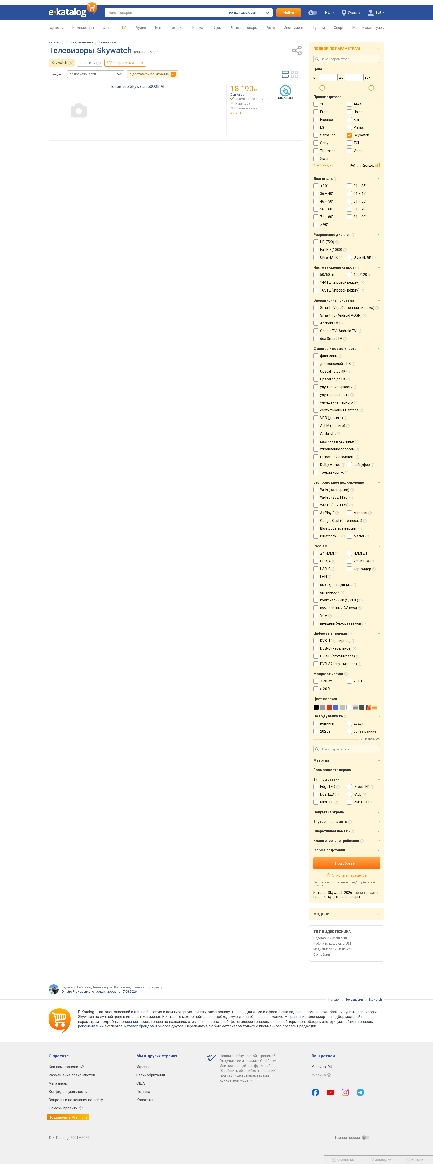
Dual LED (327, 794)
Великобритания (150, 1075)
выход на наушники (336, 585)
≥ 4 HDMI (327, 553)
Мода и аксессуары (368, 28)
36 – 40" (326, 194)
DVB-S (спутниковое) (337, 656)
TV (124, 28)
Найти (288, 13)
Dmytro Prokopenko (76, 991)
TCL (357, 143)
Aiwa (358, 104)
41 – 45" (360, 194)
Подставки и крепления (330, 938)
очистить (87, 63)
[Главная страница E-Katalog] (73, 12)
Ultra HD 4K (329, 257)
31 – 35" (360, 186)
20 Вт (358, 681)
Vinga (358, 151)
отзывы (194, 1021)
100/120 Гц (363, 275)
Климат (198, 28)
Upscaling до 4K (332, 371)
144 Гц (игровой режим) (340, 282)
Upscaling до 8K (332, 379)
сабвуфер (362, 465)
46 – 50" (326, 201)
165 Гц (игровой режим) (340, 290)
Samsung (328, 135)
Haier (358, 112)
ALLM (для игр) (332, 426)
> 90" (324, 225)
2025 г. (325, 731)
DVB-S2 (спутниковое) (338, 664)
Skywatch (59, 63)
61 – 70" (360, 209)
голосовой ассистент (337, 457)
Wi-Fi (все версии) (334, 490)
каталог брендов (139, 1026)
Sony (324, 143)
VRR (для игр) (331, 418)
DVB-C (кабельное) (336, 648)
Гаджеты (56, 28)
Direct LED (362, 787)
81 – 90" (360, 217)
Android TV (329, 323)
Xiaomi (325, 159)
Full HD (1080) (331, 250)
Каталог (54, 42)
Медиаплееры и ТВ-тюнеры (333, 949)
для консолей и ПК (335, 364)
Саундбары (321, 954)
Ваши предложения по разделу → (140, 987)
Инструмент (294, 28)
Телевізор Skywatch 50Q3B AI (137, 86)
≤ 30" (324, 186)
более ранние (365, 731)
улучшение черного (336, 402)
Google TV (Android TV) (339, 331)
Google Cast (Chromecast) (341, 521)
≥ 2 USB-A (361, 561)
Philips (359, 127)
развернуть (372, 739)
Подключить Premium (68, 1117)
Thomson (328, 151)
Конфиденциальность (68, 1091)
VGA (323, 616)
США (140, 1083)
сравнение (297, 1016)
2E (322, 104)
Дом (218, 28)
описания (130, 1021)
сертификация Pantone (339, 410)
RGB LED (360, 802)
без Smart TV (331, 339)
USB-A (325, 561)
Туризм (319, 28)
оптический (330, 592)
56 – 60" (326, 209)
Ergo (324, 112)
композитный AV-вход (338, 608)
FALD (358, 794)
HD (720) (327, 242)
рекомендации (91, 1026)
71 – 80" (326, 217)
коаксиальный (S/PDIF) (339, 600)
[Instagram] (345, 1092)
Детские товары (244, 28)
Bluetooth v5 (330, 536)
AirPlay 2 (327, 513)
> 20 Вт (326, 689)
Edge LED (327, 787)
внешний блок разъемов (340, 623)
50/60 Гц (327, 275)
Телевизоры (107, 42)
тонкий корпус (332, 472)
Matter (359, 536)
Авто (271, 28)
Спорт (339, 28)
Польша (143, 1091)
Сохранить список (128, 63)
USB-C (325, 569)
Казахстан (145, 1100)
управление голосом (337, 449)
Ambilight (328, 433)
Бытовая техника (169, 28)
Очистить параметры (349, 875)
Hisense (326, 120)
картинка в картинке (337, 441)
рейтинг (350, 1021)
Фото (107, 28)
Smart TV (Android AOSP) (341, 315)
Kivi (356, 120)
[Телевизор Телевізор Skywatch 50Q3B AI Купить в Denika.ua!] (285, 92)
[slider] (322, 88)
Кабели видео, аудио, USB (332, 943)
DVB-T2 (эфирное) (335, 641)
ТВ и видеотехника (79, 42)
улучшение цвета (334, 395)
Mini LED (327, 802)
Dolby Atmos (330, 465)
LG (322, 127)
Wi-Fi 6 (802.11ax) (334, 505)
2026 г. (359, 723)
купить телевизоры (344, 897)
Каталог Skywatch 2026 (332, 893)
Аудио (141, 28)
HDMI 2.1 (360, 553)
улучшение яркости (336, 387)
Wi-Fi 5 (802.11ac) (334, 497)
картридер (362, 569)
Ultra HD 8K (362, 257)
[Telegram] (360, 1092)
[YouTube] (330, 1092)
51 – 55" (360, 201)
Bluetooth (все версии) (338, 528)
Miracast (360, 513)
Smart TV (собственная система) (347, 308)
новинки (327, 723)
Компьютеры (83, 28)
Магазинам (58, 1083)
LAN (323, 577)
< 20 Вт (326, 681)
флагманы (329, 356)
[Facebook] (315, 1092)
